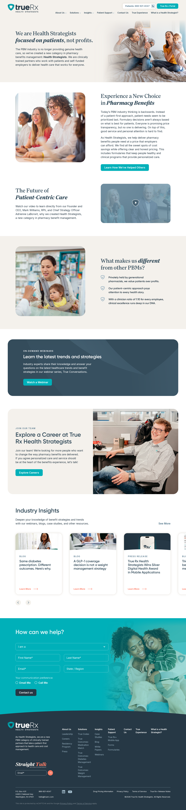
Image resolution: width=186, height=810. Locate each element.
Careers (66, 739)
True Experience (140, 12)
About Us (60, 12)
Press (64, 751)
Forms (111, 745)
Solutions (74, 12)
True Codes (83, 734)
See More (164, 523)
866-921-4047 (45, 791)
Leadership (67, 734)
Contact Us (122, 12)
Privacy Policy (122, 791)
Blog (97, 742)
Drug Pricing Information (103, 791)
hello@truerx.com (46, 797)
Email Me (25, 682)
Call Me (43, 682)
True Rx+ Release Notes (160, 791)
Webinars (99, 754)
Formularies (114, 749)
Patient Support (104, 12)
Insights (88, 12)
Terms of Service (139, 791)
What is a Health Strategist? (164, 12)
